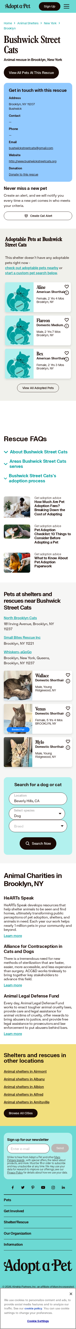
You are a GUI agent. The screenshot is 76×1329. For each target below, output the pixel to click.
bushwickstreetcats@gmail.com (31, 148)
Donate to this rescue (23, 174)
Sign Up (49, 6)
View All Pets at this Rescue (31, 73)
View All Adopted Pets (38, 388)
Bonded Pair (18, 729)
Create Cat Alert (41, 216)
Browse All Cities (21, 1113)
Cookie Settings (38, 1321)
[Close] (71, 1294)
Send (60, 1148)
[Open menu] (66, 6)
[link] (31, 72)
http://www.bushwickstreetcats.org (33, 161)
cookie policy (33, 1308)
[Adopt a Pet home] (17, 6)
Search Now (41, 843)
